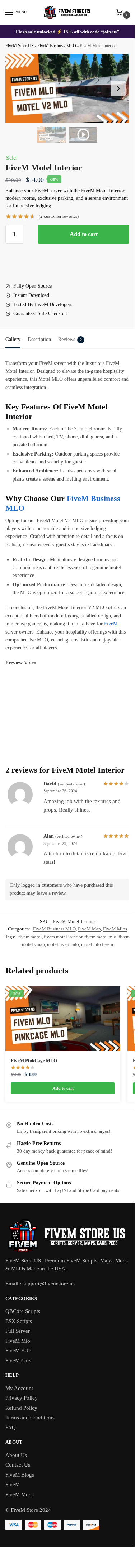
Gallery (12, 339)
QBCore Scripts (22, 1311)
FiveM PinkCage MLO (34, 1060)
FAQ (10, 1427)
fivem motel (30, 936)
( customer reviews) (59, 216)
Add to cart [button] (63, 1088)
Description (39, 339)
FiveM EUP (18, 1350)
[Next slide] (118, 88)
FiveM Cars (18, 1360)
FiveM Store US (19, 45)
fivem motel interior (63, 936)
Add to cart (84, 234)
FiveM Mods (19, 1494)
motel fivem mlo (63, 944)
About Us (16, 1455)
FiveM (110, 623)
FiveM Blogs (19, 1475)
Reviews (70, 339)
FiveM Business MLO (56, 45)
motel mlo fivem (97, 944)
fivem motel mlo (100, 936)
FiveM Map (89, 929)
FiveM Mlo (17, 1341)
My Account (19, 1388)
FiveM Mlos (115, 929)
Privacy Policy (21, 1398)
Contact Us (17, 1465)
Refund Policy (21, 1408)
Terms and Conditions (30, 1417)
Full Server (17, 1331)
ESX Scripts (18, 1321)
